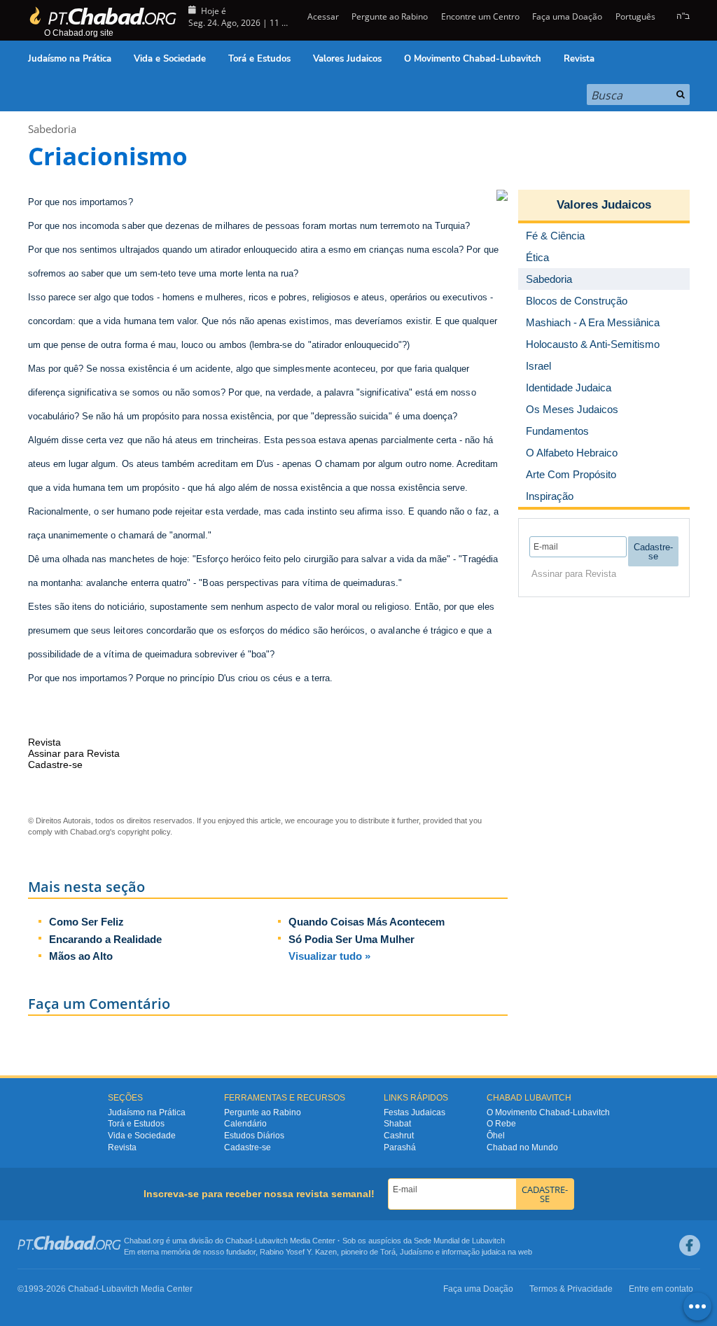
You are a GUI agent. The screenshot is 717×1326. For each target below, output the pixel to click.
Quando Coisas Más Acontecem (366, 922)
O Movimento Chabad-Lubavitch (472, 59)
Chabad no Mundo (522, 1147)
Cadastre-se (247, 1147)
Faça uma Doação (567, 16)
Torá (388, 1252)
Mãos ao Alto (81, 956)
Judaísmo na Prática (69, 59)
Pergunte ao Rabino (389, 16)
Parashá (400, 1147)
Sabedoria (52, 129)
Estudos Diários (254, 1135)
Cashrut (399, 1135)
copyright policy (144, 832)
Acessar (322, 16)
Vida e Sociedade (170, 59)
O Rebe (501, 1124)
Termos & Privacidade (571, 1289)
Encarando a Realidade (105, 939)
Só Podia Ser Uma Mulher (351, 939)
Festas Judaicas (414, 1112)
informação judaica (474, 1252)
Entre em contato (661, 1289)
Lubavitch (271, 1240)
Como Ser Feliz (86, 922)
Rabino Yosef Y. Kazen (298, 1252)
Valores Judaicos (347, 59)
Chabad (238, 1240)
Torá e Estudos (259, 59)
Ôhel (496, 1135)
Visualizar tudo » (329, 956)
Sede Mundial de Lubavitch (459, 1240)
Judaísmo (416, 1252)
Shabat (397, 1124)
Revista (579, 59)
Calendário (245, 1124)
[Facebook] (689, 1245)
